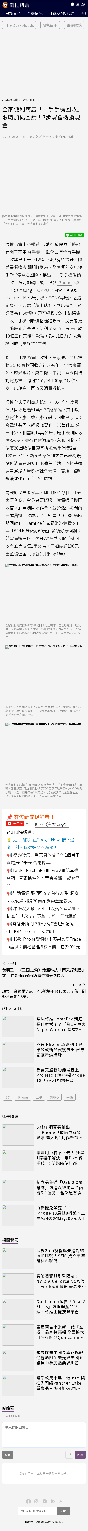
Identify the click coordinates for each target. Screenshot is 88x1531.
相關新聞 (10, 1239)
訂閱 (63, 1511)
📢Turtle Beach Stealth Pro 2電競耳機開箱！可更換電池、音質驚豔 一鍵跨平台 (43, 877)
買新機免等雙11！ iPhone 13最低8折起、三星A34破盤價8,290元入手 (61, 1213)
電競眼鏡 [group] (74, 25)
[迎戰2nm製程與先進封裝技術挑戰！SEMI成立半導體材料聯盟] (18, 1258)
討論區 (8, 1407)
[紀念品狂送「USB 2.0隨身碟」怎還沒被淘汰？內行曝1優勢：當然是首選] (18, 1190)
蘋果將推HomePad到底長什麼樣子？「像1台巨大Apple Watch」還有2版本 (61, 1024)
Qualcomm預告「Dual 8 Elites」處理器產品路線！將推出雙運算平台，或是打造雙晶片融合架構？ (61, 1307)
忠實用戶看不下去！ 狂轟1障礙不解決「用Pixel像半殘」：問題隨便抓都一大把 (61, 1158)
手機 (69, 1097)
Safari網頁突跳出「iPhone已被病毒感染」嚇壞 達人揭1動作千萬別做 (60, 1132)
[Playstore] (52, 1501)
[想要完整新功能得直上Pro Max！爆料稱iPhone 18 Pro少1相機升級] (18, 1077)
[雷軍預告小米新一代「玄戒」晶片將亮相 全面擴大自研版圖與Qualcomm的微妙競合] (18, 1335)
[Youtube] (72, 4)
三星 (39, 1097)
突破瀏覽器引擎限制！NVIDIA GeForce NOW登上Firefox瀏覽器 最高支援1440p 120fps (60, 1281)
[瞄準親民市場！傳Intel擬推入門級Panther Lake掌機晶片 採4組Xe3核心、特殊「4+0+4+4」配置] (18, 1385)
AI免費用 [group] (50, 25)
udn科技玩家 (10, 100)
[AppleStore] (60, 1501)
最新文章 (13, 13)
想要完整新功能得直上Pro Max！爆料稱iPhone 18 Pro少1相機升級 (60, 1075)
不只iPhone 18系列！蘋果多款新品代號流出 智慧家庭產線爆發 (60, 1049)
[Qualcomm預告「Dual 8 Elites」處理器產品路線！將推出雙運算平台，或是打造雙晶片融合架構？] (18, 1309)
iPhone (22, 1097)
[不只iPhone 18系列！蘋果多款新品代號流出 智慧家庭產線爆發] (18, 1052)
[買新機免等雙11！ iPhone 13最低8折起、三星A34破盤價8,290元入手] (18, 1215)
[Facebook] (28, 1501)
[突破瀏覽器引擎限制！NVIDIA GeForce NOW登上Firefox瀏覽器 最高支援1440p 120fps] (18, 1284)
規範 (8, 1455)
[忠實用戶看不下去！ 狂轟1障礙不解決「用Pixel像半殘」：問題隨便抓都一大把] (18, 1160)
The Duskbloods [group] (19, 25)
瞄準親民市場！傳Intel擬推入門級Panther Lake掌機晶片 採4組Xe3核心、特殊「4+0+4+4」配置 (60, 1383)
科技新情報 (28, 100)
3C (8, 1097)
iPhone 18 (12, 1008)
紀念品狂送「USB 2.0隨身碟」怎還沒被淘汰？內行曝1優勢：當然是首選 (59, 1187)
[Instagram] (36, 1501)
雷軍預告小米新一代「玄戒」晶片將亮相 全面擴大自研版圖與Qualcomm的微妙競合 (60, 1332)
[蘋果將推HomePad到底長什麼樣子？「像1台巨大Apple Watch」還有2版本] (18, 1026)
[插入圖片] (69, 1455)
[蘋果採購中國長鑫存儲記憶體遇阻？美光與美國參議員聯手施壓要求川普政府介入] (18, 1360)
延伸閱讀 (10, 1116)
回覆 (80, 1455)
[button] (78, 4)
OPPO (54, 1097)
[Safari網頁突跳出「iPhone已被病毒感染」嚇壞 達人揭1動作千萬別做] (18, 1135)
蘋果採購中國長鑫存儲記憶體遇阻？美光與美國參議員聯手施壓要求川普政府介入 (59, 1357)
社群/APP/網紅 (61, 13)
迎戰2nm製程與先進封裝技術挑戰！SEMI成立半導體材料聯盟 (60, 1256)
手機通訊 (35, 13)
